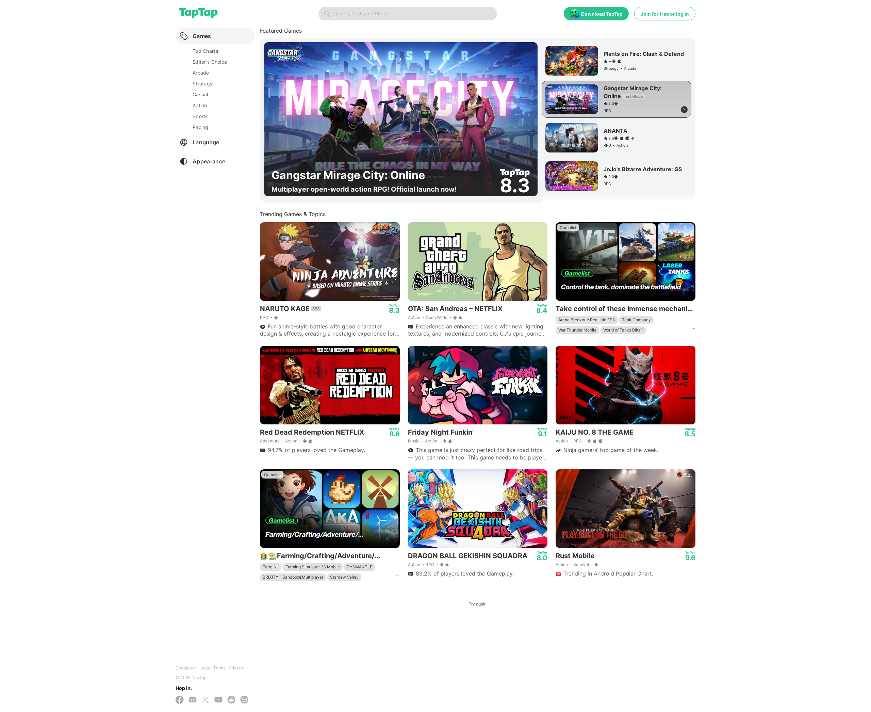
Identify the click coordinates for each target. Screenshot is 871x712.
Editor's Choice (210, 62)
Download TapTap (602, 14)
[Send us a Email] (244, 700)
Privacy (236, 667)
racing (201, 127)
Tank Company (636, 319)
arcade (201, 73)
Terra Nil (271, 566)
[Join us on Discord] (192, 700)
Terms (219, 667)
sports (200, 116)
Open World (436, 317)
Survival (581, 564)
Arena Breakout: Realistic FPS (586, 319)
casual (200, 94)
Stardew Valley (344, 577)
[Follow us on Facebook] (180, 700)
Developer (186, 667)
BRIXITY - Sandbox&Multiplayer (293, 577)
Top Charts (205, 51)
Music (414, 440)
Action (414, 317)
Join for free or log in (665, 14)
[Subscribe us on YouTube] (218, 700)
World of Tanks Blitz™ (623, 330)
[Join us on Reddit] (231, 700)
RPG (264, 317)
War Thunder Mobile (577, 330)
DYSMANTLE (359, 566)
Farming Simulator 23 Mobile (312, 566)
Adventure (270, 440)
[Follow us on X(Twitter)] (205, 700)
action (200, 105)
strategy (203, 83)
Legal (204, 667)
